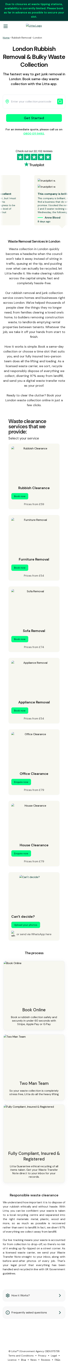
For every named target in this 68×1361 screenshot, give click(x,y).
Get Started (34, 118)
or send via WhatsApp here (34, 934)
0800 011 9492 (33, 133)
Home (6, 37)
